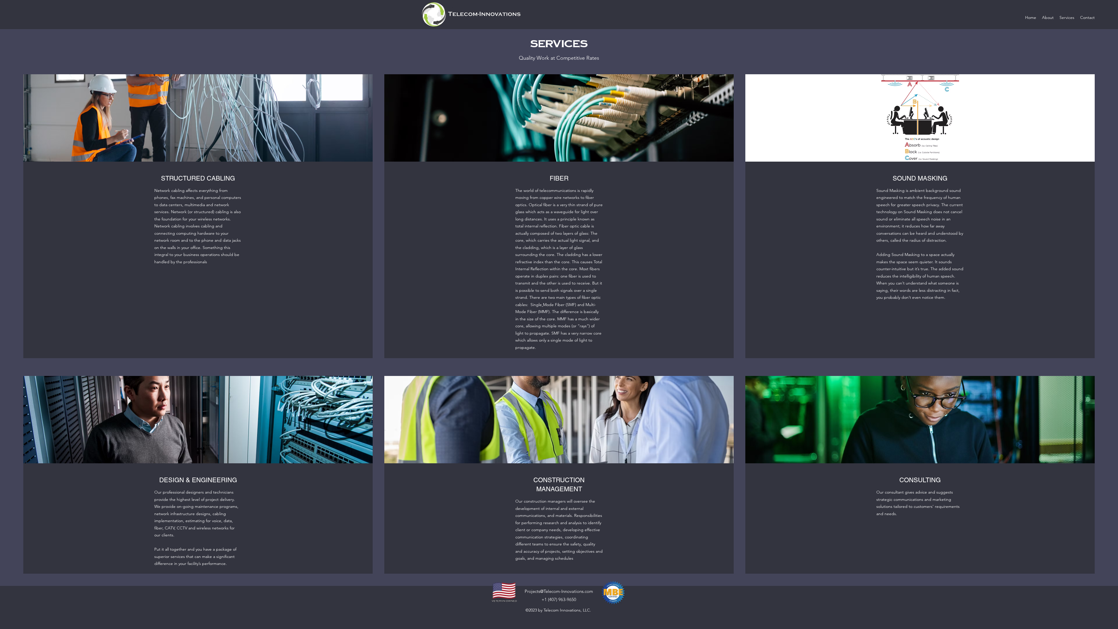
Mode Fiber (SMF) (559, 304)
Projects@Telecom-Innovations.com (559, 591)
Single (536, 304)
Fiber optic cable (574, 226)
